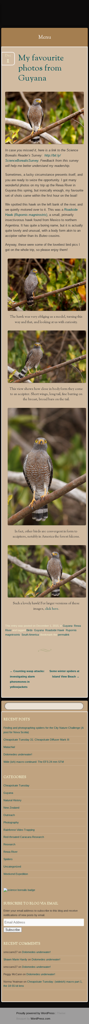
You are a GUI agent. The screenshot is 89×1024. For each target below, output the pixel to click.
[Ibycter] (36, 14)
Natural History (12, 800)
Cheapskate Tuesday (16, 785)
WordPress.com (40, 1018)
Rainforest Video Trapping (19, 829)
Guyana (67, 625)
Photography (11, 822)
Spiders (8, 859)
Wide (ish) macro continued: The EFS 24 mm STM (33, 761)
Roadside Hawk (54, 630)
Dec (8, 57)
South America (30, 634)
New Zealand (11, 807)
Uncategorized (12, 866)
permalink (63, 634)
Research (9, 844)
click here (51, 609)
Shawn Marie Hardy (15, 959)
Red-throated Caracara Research (23, 836)
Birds (29, 630)
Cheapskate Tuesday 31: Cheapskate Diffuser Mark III (36, 739)
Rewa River (10, 851)
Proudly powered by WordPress (35, 1013)
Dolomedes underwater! (17, 754)
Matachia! (9, 747)
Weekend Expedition (15, 873)
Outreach (9, 815)
